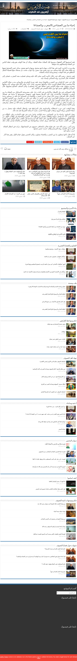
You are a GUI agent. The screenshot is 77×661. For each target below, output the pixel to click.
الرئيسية (73, 19)
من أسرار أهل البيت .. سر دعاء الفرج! (55, 406)
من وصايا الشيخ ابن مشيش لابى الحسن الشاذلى (53, 519)
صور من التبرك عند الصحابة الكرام (15, 194)
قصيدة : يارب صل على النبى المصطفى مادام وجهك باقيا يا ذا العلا (49, 459)
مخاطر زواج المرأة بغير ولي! (58, 219)
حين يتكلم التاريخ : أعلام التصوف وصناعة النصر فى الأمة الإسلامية (49, 369)
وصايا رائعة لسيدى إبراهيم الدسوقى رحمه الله (53, 526)
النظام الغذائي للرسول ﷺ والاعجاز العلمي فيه (53, 294)
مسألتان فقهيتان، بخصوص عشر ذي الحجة (54, 256)
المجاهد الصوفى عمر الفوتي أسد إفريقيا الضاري (53, 392)
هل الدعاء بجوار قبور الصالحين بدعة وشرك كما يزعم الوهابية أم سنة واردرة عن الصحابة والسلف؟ (39, 173)
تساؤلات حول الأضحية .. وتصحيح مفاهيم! (55, 249)
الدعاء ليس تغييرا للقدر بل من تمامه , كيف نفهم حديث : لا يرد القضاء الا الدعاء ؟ (45, 414)
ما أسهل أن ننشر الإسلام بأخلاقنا (57, 481)
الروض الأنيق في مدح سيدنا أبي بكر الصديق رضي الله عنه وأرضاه (48, 466)
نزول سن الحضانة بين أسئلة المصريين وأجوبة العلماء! (52, 226)
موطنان (63, 331)
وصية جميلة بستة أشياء (59, 511)
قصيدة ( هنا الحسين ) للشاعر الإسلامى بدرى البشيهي (52, 451)
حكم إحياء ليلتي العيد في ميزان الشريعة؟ (55, 549)
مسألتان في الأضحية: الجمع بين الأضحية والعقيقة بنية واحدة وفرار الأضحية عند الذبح (44, 271)
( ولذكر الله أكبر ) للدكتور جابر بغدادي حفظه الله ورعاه (51, 421)
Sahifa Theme (4, 657)
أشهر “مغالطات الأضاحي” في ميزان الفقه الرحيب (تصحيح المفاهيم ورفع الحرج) (45, 264)
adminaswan (69, 29)
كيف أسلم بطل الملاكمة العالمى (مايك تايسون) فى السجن (50, 489)
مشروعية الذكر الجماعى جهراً (66, 194)
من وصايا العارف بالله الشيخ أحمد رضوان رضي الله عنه (51, 504)
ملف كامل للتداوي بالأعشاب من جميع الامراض (53, 301)
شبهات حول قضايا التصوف (54, 19)
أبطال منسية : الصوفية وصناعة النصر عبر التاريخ (53, 384)
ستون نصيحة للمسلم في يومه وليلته (56, 324)
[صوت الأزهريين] (38, 8)
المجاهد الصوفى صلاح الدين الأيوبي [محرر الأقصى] (52, 361)
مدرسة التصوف (66, 19)
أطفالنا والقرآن (61, 211)
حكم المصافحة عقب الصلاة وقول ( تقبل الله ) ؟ (53, 564)
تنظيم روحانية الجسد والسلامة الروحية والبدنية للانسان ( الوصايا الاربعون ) (46, 286)
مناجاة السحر (62, 429)
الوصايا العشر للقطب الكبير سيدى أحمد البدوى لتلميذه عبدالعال (49, 534)
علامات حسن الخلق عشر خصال (57, 339)
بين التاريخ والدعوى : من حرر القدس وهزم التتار (53, 376)
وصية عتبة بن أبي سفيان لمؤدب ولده (56, 346)
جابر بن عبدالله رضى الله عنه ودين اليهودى (63, 149)
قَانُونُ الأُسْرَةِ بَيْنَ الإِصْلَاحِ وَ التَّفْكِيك (56, 234)
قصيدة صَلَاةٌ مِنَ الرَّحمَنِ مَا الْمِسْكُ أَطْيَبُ (55, 444)
